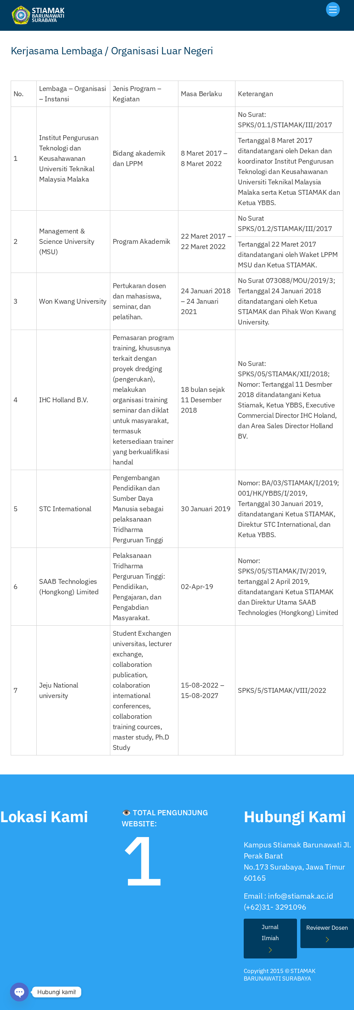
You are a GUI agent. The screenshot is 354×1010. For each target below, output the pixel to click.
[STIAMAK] (40, 22)
